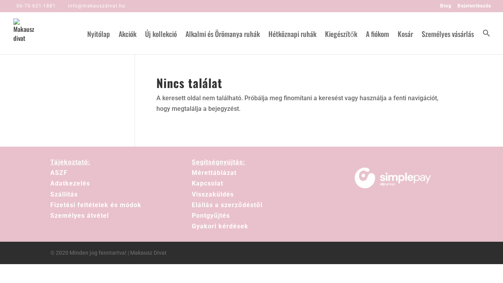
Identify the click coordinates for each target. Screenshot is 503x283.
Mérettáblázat (214, 172)
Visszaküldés (213, 194)
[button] (486, 41)
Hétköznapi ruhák (292, 35)
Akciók (127, 35)
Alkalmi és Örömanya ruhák (222, 35)
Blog (446, 6)
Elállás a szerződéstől (227, 205)
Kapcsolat (207, 183)
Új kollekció (161, 35)
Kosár (405, 35)
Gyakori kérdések (220, 226)
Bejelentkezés (474, 6)
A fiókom (377, 35)
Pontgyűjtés (211, 215)
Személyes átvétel (79, 215)
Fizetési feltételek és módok (95, 205)
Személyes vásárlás (448, 35)
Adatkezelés (70, 183)
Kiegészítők (341, 35)
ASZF (59, 172)
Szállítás (64, 194)
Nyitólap (98, 35)
